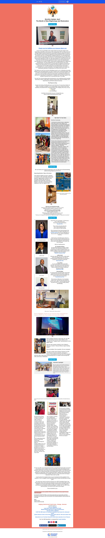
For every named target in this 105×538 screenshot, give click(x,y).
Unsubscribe (45, 531)
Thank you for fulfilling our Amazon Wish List (52, 48)
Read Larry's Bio (59, 269)
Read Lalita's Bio (59, 260)
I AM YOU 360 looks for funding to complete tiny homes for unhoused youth (52, 512)
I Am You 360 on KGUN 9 (52, 510)
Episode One (60, 223)
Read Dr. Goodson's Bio (60, 253)
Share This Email (44, 525)
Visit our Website (52, 507)
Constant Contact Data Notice (57, 531)
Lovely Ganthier (62, 519)
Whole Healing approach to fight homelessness (52, 509)
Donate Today (52, 24)
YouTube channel (54, 232)
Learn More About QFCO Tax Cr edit (52, 508)
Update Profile (49, 531)
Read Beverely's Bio (60, 276)
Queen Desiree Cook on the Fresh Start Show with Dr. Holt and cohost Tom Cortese (52, 515)
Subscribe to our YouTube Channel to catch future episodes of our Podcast (52, 517)
